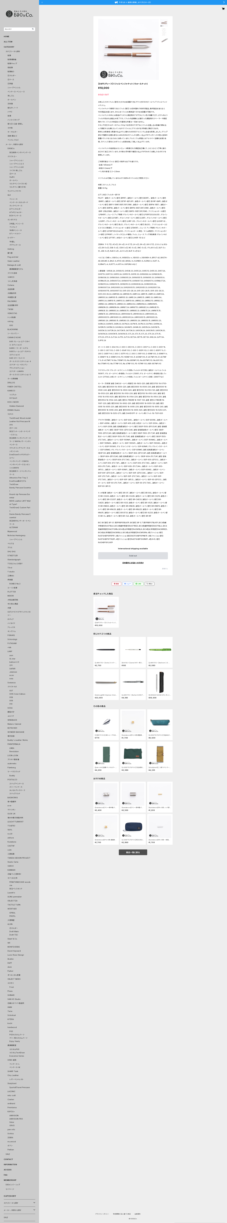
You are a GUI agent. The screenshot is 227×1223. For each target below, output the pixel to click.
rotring (10, 321)
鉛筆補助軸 (12, 59)
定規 (9, 116)
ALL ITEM (8, 42)
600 (11, 325)
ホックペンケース (15, 206)
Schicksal (12, 1015)
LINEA (11, 748)
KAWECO (11, 391)
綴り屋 (10, 253)
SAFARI (12, 669)
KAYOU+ (11, 1112)
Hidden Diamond (16, 406)
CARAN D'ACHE (14, 337)
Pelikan (11, 1150)
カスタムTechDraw (17, 1053)
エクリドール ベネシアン (18, 365)
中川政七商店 (13, 604)
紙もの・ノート (13, 108)
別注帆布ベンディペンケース (20, 152)
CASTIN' (11, 846)
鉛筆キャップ (12, 63)
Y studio (11, 572)
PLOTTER (12, 592)
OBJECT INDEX (14, 979)
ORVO (12, 1125)
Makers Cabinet (14, 724)
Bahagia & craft (14, 265)
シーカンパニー (13, 333)
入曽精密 (11, 920)
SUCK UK (11, 814)
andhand (11, 1103)
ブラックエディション (16, 368)
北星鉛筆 (11, 289)
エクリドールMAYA (16, 371)
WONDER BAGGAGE (16, 732)
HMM (10, 1007)
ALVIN (10, 924)
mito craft (12, 1095)
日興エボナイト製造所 (16, 1003)
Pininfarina (12, 1107)
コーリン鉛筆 (12, 588)
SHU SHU (12, 552)
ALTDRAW (13, 527)
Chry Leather (13, 1075)
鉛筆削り (11, 72)
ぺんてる (11, 543)
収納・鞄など (12, 136)
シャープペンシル (14, 88)
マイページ (10, 1189)
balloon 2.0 (14, 662)
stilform (11, 838)
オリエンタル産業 (14, 975)
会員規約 (138, 1214)
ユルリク (11, 716)
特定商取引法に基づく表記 (122, 1214)
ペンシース (13, 199)
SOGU (10, 708)
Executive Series (16, 1056)
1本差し (12, 242)
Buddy (12, 776)
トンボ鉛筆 (12, 317)
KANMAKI (11, 870)
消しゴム (11, 96)
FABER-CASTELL (15, 387)
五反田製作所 (13, 305)
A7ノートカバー (15, 234)
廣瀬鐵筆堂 (12, 1045)
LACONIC (11, 1091)
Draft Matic (14, 931)
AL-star (12, 659)
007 (11, 691)
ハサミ (10, 112)
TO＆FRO (11, 826)
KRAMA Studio (14, 410)
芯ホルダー (12, 76)
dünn (10, 967)
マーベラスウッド (14, 772)
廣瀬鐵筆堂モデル (16, 269)
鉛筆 (9, 55)
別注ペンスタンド (15, 889)
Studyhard (12, 1083)
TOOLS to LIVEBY (15, 564)
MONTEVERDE (14, 947)
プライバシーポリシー (102, 1214)
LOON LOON (13, 755)
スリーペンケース (15, 787)
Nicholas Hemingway (16, 535)
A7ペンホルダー (15, 209)
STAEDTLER (13, 556)
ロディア (11, 619)
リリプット (13, 395)
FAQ (5, 1175)
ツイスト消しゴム (15, 170)
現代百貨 (11, 736)
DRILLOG (11, 383)
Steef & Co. (12, 939)
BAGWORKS (13, 798)
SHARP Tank (13, 1071)
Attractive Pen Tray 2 (18, 478)
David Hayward (14, 951)
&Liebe (11, 959)
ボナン (10, 1146)
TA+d (10, 568)
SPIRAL (12, 913)
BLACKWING (13, 329)
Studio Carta (13, 862)
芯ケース (11, 80)
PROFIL (12, 916)
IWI (9, 943)
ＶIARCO (11, 277)
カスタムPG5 (14, 1049)
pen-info (11, 1129)
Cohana (11, 285)
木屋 (9, 608)
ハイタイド (11, 623)
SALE (8, 1154)
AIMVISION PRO (16, 1119)
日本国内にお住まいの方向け (133, 563)
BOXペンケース (15, 216)
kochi (10, 1023)
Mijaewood (12, 531)
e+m (9, 806)
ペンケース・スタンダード (18, 202)
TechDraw (13, 484)
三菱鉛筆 (11, 854)
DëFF (10, 963)
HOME (6, 36)
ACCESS (8, 1170)
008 (11, 697)
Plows (10, 991)
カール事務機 (13, 379)
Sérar (11, 1122)
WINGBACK (12, 720)
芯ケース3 (13, 428)
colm (10, 850)
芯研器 (10, 84)
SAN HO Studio (14, 999)
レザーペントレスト (16, 1079)
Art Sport (13, 398)
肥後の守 (11, 712)
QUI (9, 195)
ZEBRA (10, 1138)
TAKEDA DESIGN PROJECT (19, 858)
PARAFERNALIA (14, 744)
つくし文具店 (12, 281)
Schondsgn (12, 639)
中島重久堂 (12, 297)
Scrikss (11, 1134)
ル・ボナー (11, 238)
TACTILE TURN (14, 905)
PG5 (11, 1031)
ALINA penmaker (15, 897)
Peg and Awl (13, 257)
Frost (11, 987)
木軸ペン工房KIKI (14, 874)
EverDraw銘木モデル (17, 481)
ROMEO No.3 (14, 584)
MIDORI (11, 596)
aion (11, 655)
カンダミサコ (12, 220)
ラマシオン (11, 810)
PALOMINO (12, 301)
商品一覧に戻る (133, 852)
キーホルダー (13, 132)
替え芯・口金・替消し (15, 124)
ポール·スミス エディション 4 (20, 361)
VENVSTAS (12, 313)
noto (11, 679)
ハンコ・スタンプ (14, 120)
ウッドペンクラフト (14, 191)
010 (10, 704)
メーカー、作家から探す (14, 144)
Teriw (10, 1011)
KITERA (11, 1019)
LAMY (10, 651)
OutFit (12, 177)
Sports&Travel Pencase (19, 1087)
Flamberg (12, 768)
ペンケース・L (14, 1064)
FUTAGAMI (12, 643)
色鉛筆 (10, 67)
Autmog (11, 249)
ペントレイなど (13, 140)
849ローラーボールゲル (18, 348)
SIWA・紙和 (12, 1060)
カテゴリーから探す (13, 51)
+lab (9, 647)
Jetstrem (13, 672)
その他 (10, 128)
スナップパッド (14, 794)
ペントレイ (13, 227)
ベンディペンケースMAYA (18, 461)
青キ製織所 (12, 802)
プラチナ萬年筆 (13, 759)
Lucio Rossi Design (16, 955)
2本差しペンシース (16, 224)
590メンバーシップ (13, 1185)
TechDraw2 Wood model (20, 418)
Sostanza (11, 683)
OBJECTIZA (12, 901)
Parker (10, 971)
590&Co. (11, 148)
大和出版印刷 (13, 600)
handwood (12, 1027)
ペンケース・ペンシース (16, 92)
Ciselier (11, 1099)
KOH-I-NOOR (13, 402)
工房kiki (11, 576)
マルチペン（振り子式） (17, 187)
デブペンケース (15, 245)
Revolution (14, 751)
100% (10, 830)
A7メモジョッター (16, 212)
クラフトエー (12, 156)
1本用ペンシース (15, 230)
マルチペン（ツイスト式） (18, 184)
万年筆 (10, 104)
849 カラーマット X (17, 358)
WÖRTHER (12, 909)
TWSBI (10, 309)
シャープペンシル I (16, 160)
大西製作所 (12, 293)
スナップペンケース (16, 784)
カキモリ (11, 983)
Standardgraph (14, 560)
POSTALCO (12, 780)
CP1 (11, 665)
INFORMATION (10, 1165)
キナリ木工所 (12, 878)
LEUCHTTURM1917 (16, 822)
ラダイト (11, 414)
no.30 (10, 834)
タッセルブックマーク (17, 790)
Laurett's (11, 893)
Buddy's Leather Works (18, 740)
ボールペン (12, 100)
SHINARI (11, 995)
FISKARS (11, 635)
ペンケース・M (14, 1067)
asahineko (12, 763)
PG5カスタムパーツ (16, 1035)
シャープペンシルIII (16, 167)
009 (11, 701)
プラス (10, 547)
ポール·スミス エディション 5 (20, 375)
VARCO (11, 866)
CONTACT (8, 1159)
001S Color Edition (17, 694)
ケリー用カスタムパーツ (18, 1038)
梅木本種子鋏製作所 (15, 818)
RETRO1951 (12, 728)
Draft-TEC (13, 935)
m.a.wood (12, 1142)
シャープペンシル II (16, 164)
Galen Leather (14, 261)
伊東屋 (10, 580)
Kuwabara (12, 842)
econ (11, 675)
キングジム (12, 631)
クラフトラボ (12, 687)
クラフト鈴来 (12, 273)
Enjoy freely (14, 1041)
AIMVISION (14, 1116)
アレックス (11, 627)
